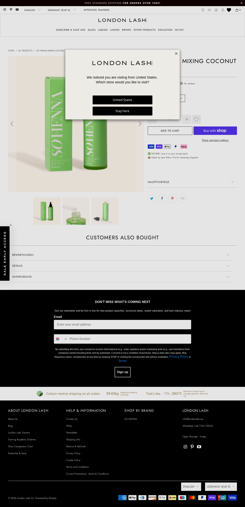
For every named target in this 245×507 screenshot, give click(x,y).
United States (122, 100)
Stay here (122, 111)
